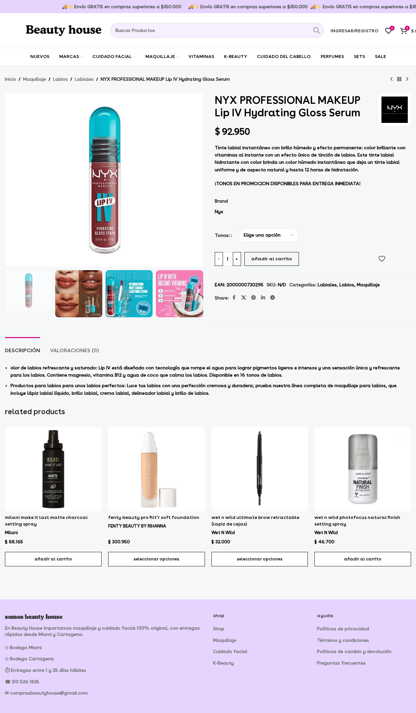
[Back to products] (399, 79)
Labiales (84, 79)
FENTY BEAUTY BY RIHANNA (137, 525)
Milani (11, 532)
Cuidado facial (230, 651)
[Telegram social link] (272, 297)
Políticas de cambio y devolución (354, 651)
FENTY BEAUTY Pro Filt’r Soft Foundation (153, 517)
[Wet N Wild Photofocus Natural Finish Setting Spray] (362, 469)
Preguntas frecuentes (341, 663)
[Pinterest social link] (253, 297)
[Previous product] (391, 79)
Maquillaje (34, 79)
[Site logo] (54, 29)
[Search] (316, 30)
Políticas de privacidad (343, 628)
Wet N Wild (223, 532)
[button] (53, 559)
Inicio (10, 79)
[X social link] (243, 297)
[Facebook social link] (234, 297)
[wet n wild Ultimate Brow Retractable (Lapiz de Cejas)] (259, 469)
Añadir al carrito (271, 258)
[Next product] (407, 79)
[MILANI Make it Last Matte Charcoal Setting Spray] (53, 469)
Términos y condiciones (343, 640)
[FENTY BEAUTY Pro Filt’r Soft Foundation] (156, 469)
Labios (60, 79)
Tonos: (222, 235)
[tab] (22, 347)
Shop (218, 628)
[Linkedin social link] (263, 297)
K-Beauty (223, 663)
